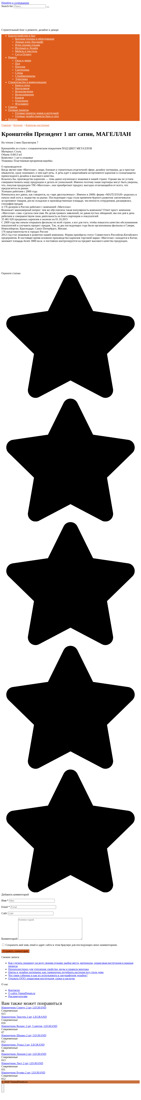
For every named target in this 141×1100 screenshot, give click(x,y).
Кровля (19, 97)
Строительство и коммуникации (27, 82)
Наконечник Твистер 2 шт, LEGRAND (24, 1016)
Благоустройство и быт (21, 35)
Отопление (21, 100)
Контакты (14, 990)
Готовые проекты (18, 110)
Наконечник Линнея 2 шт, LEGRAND (23, 1054)
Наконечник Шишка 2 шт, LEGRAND (23, 1035)
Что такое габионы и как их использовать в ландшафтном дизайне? (48, 975)
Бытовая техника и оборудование (34, 38)
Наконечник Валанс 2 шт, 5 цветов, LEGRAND (29, 1026)
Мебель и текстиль (26, 51)
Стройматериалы (25, 75)
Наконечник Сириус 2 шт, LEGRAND (23, 1007)
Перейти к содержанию (15, 2)
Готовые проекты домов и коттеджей (37, 113)
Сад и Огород (23, 54)
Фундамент (22, 103)
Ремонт (12, 57)
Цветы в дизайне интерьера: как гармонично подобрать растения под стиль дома (56, 972)
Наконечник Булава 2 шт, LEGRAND (23, 1072)
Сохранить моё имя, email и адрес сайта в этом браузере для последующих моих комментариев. (61, 944)
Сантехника (22, 69)
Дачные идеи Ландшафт (29, 41)
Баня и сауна (22, 85)
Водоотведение (24, 91)
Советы (12, 106)
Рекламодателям (17, 996)
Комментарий (9, 938)
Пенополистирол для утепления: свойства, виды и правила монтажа (48, 969)
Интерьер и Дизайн (26, 48)
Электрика (21, 79)
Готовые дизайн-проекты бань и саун (37, 116)
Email (5, 906)
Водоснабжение (24, 94)
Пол (17, 63)
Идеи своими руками (27, 45)
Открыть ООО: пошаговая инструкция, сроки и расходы (41, 978)
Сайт (4, 913)
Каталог (13, 119)
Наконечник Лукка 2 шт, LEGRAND (23, 1044)
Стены (19, 72)
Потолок (20, 66)
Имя (4, 900)
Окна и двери (23, 60)
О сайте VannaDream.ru (21, 993)
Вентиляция (22, 88)
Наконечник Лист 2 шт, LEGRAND (22, 1063)
